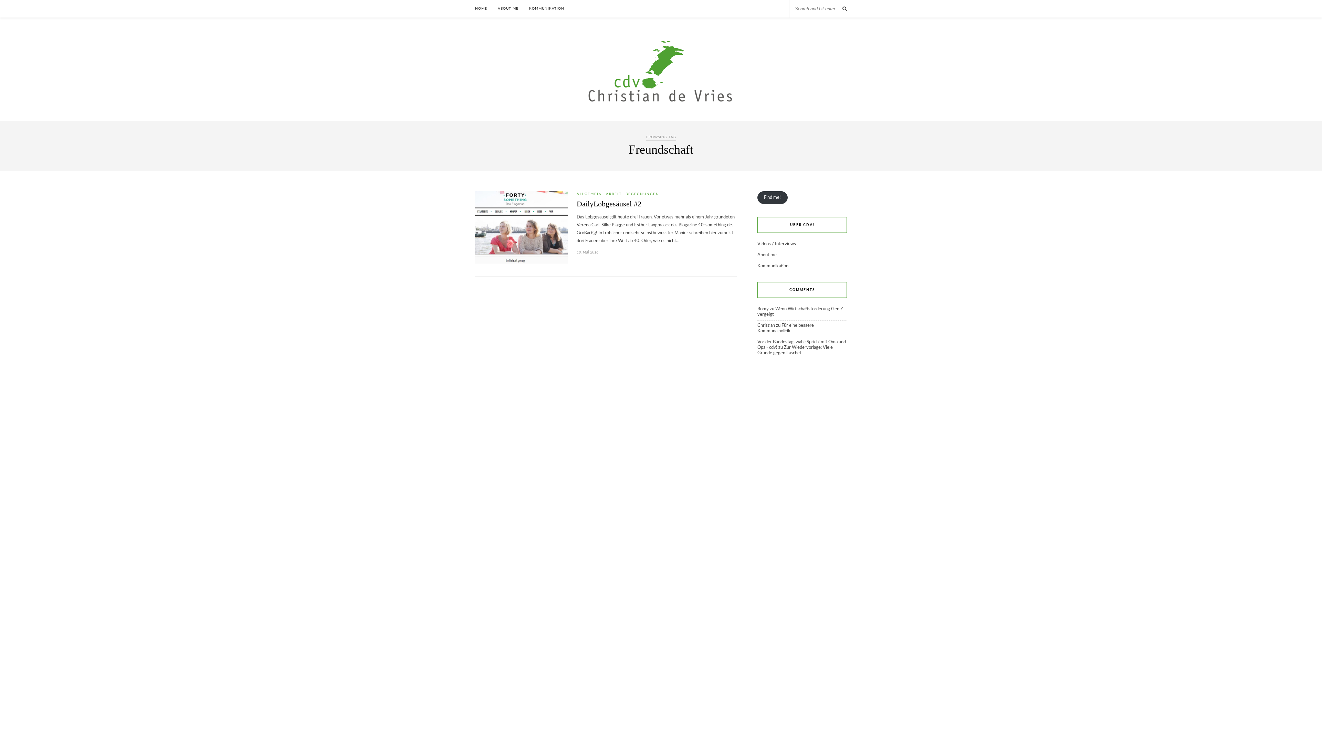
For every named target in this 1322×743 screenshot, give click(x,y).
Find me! (772, 197)
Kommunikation (546, 8)
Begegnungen (642, 194)
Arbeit (614, 194)
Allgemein (589, 194)
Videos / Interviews (776, 244)
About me (508, 8)
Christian (766, 325)
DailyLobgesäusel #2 (609, 204)
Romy (763, 309)
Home (481, 8)
